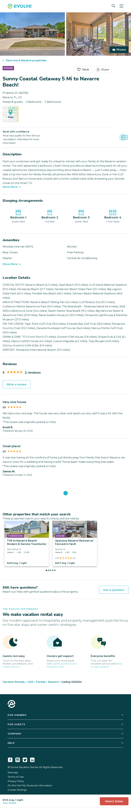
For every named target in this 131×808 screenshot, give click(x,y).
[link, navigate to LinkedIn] (32, 759)
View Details (9, 803)
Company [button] (14, 733)
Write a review (17, 384)
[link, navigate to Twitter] (24, 759)
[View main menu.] (121, 6)
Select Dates (114, 801)
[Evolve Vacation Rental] (20, 6)
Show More (10, 187)
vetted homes (11, 666)
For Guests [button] (16, 724)
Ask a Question (113, 589)
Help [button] (11, 742)
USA (30, 681)
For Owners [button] (17, 715)
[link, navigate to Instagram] (17, 759)
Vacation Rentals (14, 681)
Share (105, 69)
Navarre (53, 681)
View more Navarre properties (26, 60)
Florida (40, 681)
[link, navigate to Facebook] (10, 759)
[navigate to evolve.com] (11, 704)
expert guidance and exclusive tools (62, 665)
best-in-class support (107, 665)
